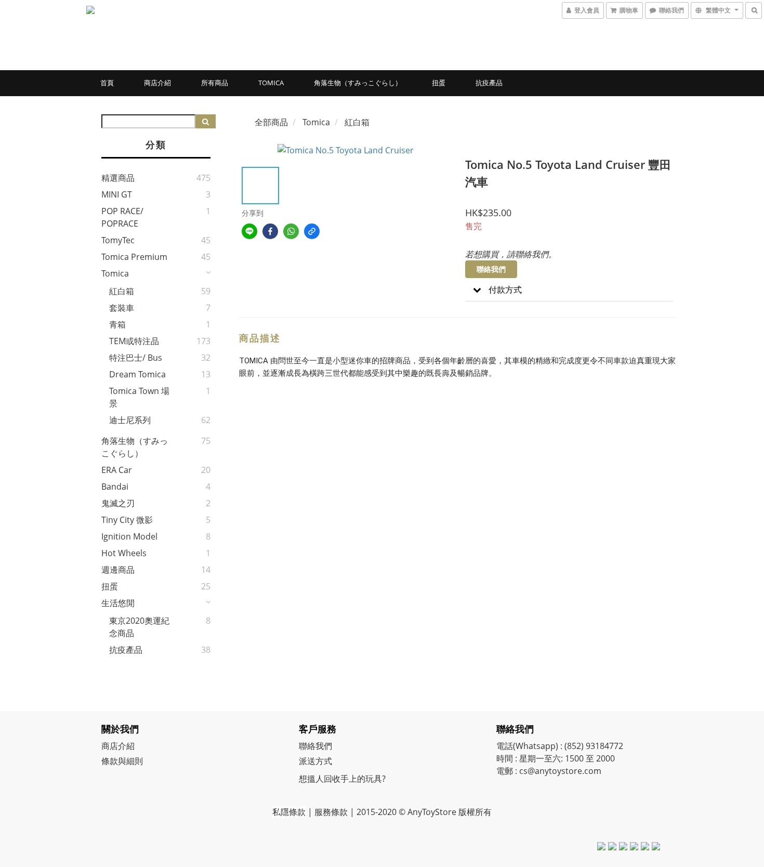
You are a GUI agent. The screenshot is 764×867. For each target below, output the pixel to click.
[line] (249, 231)
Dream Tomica (137, 374)
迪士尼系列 (130, 420)
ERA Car (116, 470)
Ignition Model (129, 536)
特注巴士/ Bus (135, 357)
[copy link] (312, 231)
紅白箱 (121, 291)
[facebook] (270, 231)
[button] (569, 289)
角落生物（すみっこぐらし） (358, 82)
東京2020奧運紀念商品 (139, 627)
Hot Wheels (124, 553)
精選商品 (118, 177)
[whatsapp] (291, 231)
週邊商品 (118, 569)
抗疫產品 (489, 82)
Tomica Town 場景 (139, 397)
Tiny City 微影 (127, 520)
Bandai (114, 486)
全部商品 (271, 122)
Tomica (271, 82)
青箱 (117, 324)
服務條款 (331, 812)
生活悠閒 (118, 603)
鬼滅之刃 (118, 503)
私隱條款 (289, 812)
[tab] (569, 289)
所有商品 (214, 82)
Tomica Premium (134, 256)
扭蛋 (438, 82)
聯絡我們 (491, 269)
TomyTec (118, 240)
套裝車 (121, 307)
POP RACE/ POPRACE (122, 217)
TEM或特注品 (134, 341)
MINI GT (116, 194)
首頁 (107, 82)
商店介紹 (157, 82)
